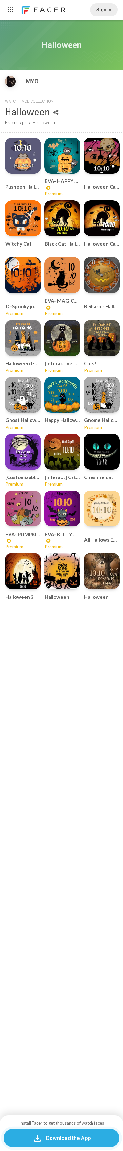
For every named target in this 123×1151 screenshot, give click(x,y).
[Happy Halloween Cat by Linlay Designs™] (62, 395)
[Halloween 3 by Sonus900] (23, 571)
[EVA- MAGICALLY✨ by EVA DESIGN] (62, 275)
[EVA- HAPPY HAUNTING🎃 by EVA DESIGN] (62, 156)
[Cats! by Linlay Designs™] (102, 338)
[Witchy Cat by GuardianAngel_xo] (23, 218)
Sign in (103, 9)
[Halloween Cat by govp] (102, 156)
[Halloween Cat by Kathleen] (102, 218)
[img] (10, 81)
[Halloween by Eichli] (102, 571)
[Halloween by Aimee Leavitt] (62, 571)
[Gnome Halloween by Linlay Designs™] (102, 395)
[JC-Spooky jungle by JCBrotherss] (23, 275)
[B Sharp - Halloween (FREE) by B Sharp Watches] (102, 275)
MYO (33, 81)
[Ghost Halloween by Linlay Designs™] (23, 395)
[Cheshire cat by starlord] (102, 452)
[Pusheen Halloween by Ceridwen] (23, 156)
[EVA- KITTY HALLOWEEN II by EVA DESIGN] (62, 508)
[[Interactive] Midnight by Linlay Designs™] (62, 338)
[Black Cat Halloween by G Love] (62, 218)
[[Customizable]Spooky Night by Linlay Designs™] (23, 452)
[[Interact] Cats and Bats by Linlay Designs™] (62, 452)
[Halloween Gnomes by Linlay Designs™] (23, 338)
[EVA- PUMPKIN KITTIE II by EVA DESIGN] (23, 508)
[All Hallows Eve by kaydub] (102, 508)
